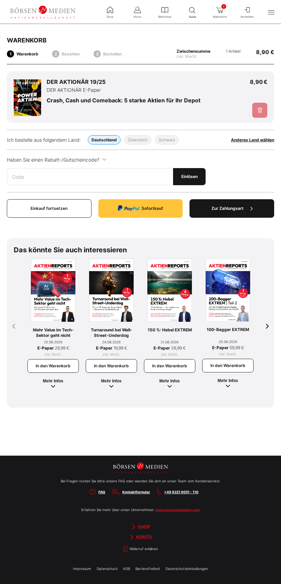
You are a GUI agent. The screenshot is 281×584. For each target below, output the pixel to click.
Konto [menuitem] (138, 16)
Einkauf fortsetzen (49, 208)
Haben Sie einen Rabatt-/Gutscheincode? (53, 160)
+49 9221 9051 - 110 (181, 492)
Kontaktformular (136, 492)
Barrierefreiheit (147, 569)
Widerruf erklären (143, 549)
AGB (126, 569)
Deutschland (104, 139)
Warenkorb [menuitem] (220, 11)
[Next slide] (267, 326)
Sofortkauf (152, 208)
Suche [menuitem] (192, 16)
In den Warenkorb (53, 365)
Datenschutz (107, 569)
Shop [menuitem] (110, 16)
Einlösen (189, 176)
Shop (143, 526)
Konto (143, 536)
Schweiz (167, 139)
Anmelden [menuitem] (247, 16)
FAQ (101, 492)
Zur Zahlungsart (227, 208)
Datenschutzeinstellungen (187, 569)
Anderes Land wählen (252, 139)
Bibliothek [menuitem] (164, 16)
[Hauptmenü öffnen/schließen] (271, 12)
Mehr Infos (53, 381)
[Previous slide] (14, 326)
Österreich (138, 139)
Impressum (82, 569)
